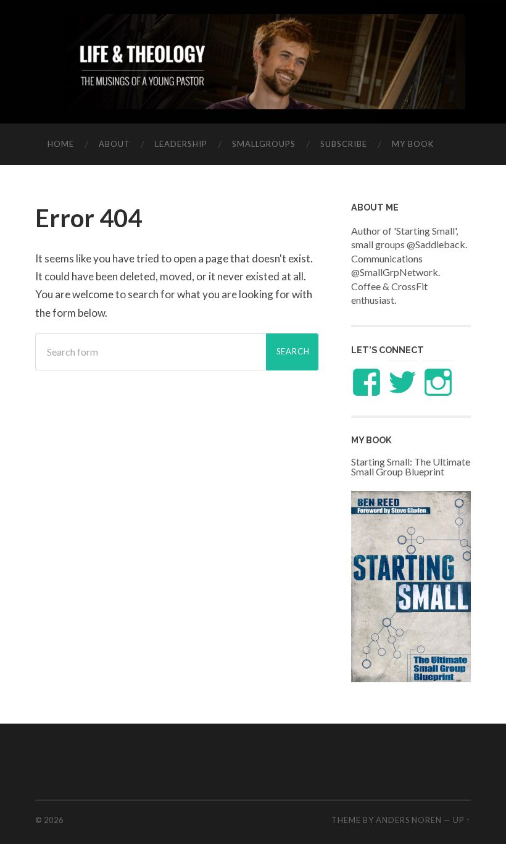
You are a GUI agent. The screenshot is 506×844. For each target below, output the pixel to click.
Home (61, 144)
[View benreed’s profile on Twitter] (402, 382)
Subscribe (343, 144)
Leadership (181, 144)
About (114, 144)
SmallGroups (264, 144)
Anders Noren (409, 820)
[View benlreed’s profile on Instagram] (438, 382)
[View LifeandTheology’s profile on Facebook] (366, 382)
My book (413, 144)
